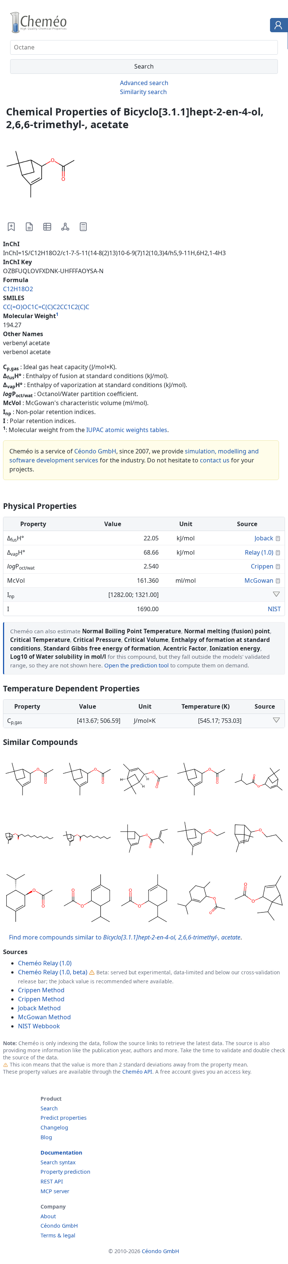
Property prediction (65, 1171)
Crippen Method (41, 990)
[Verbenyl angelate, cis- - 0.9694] (144, 839)
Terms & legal (57, 1235)
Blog (46, 1137)
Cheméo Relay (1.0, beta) (52, 972)
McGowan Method (44, 1017)
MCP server (54, 1191)
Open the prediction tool (136, 665)
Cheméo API (137, 1071)
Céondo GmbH (95, 451)
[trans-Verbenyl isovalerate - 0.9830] (258, 780)
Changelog (54, 1127)
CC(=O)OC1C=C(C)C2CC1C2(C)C (46, 307)
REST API (51, 1181)
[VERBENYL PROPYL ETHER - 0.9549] (258, 839)
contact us (215, 460)
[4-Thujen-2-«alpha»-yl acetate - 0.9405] (258, 899)
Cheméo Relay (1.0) (45, 963)
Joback (264, 538)
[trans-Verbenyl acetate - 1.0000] (86, 780)
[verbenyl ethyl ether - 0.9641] (201, 839)
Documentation (61, 1152)
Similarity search (143, 92)
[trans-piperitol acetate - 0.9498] (29, 899)
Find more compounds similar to (124, 937)
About (48, 1216)
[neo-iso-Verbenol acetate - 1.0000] (144, 780)
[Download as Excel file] (47, 226)
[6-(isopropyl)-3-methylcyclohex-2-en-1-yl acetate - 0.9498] (144, 899)
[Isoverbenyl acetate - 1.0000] (201, 780)
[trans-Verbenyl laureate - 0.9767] (29, 839)
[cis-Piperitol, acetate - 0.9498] (86, 899)
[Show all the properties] (276, 595)
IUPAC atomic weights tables (126, 430)
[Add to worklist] (11, 226)
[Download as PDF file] (29, 226)
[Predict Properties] (83, 226)
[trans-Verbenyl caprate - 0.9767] (86, 839)
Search (49, 1108)
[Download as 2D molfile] (65, 226)
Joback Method (39, 1008)
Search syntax (58, 1162)
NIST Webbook (39, 1026)
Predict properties (63, 1117)
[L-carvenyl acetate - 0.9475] (201, 899)
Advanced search (144, 83)
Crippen (262, 566)
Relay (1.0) (259, 552)
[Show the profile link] (277, 26)
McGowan (258, 580)
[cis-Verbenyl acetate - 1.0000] (29, 780)
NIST (274, 609)
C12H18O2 (18, 289)
